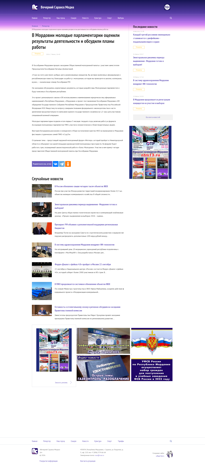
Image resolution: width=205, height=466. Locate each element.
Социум (73, 18)
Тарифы (121, 441)
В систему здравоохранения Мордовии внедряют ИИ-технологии (84, 244)
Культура (97, 18)
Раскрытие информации (49, 461)
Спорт (109, 18)
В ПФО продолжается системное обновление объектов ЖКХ (82, 284)
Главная (34, 18)
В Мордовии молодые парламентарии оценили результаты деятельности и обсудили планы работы (70, 29)
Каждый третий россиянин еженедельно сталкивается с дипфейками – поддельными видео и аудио (151, 38)
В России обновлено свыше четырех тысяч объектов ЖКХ (81, 186)
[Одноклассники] (68, 164)
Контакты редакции (87, 461)
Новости (85, 18)
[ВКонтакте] (55, 164)
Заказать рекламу (61, 382)
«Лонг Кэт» (160, 456)
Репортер (47, 18)
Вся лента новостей (153, 117)
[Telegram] (62, 164)
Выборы (121, 18)
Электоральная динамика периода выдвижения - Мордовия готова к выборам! (148, 61)
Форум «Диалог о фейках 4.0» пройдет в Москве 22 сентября (83, 264)
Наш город (61, 18)
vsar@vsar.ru (99, 455)
